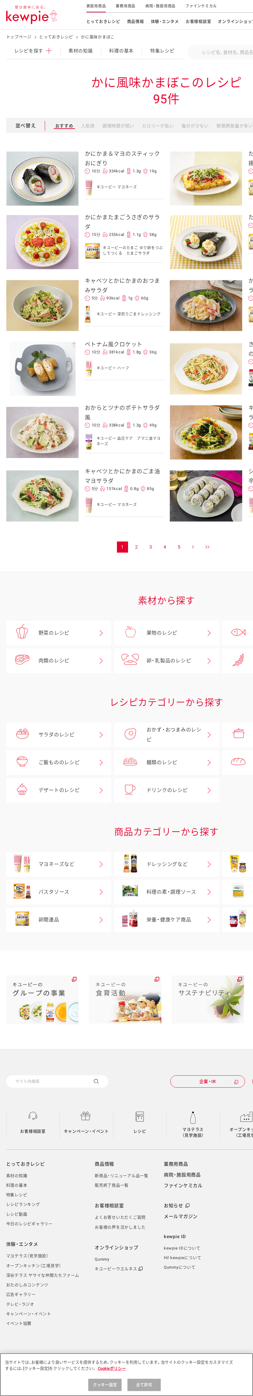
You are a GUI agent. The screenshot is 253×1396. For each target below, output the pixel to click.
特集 (162, 51)
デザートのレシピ (59, 790)
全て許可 (144, 1384)
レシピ (139, 1131)
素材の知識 (80, 51)
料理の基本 (121, 51)
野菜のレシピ (54, 633)
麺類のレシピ (162, 762)
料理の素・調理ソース (172, 892)
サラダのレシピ (57, 735)
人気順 (88, 125)
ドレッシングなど (167, 864)
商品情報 (135, 21)
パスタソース (54, 892)
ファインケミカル (201, 6)
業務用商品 (125, 6)
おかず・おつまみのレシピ (174, 735)
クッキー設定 (105, 1384)
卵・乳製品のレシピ (169, 661)
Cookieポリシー (112, 1368)
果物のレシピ (162, 633)
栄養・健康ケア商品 (169, 920)
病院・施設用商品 (160, 6)
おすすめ (64, 125)
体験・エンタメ (165, 21)
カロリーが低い (158, 125)
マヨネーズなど (57, 864)
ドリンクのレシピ (167, 790)
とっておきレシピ (103, 21)
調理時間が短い (118, 125)
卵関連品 (49, 920)
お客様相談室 (198, 21)
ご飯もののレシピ (59, 762)
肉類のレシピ (54, 661)
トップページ (19, 37)
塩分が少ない (195, 125)
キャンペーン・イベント (86, 1131)
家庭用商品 (96, 6)
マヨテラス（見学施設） (193, 1132)
